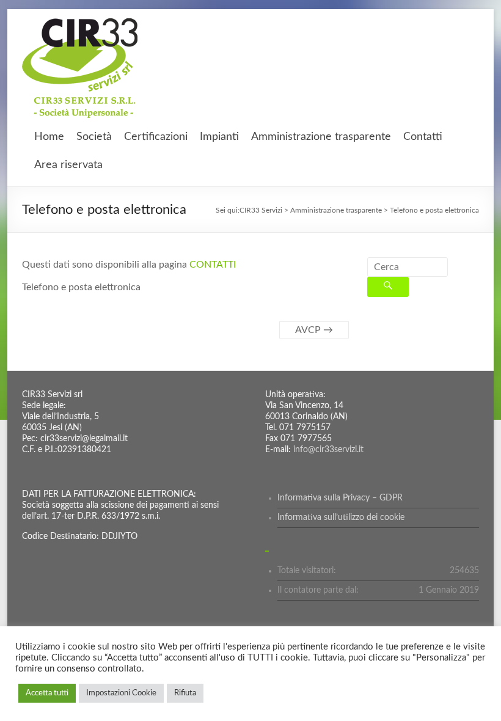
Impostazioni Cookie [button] (121, 693)
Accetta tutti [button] (47, 693)
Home (49, 136)
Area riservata (68, 164)
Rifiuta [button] (185, 693)
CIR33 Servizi (261, 210)
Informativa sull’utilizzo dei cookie (340, 517)
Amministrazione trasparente (321, 136)
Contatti (422, 136)
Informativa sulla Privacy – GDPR (340, 498)
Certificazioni (156, 136)
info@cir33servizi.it (328, 449)
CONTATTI (212, 264)
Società (94, 136)
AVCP (314, 330)
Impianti (219, 136)
